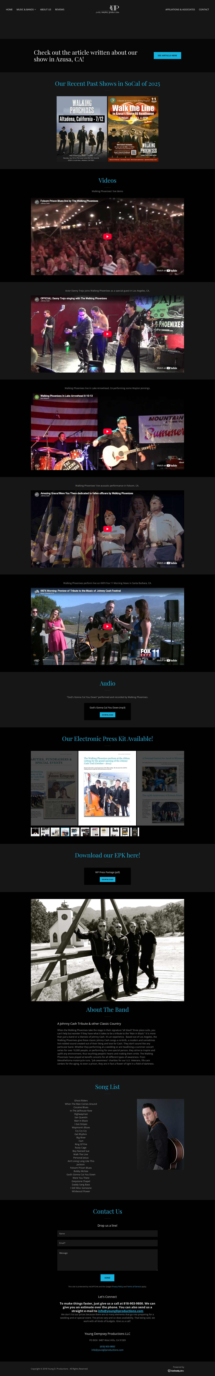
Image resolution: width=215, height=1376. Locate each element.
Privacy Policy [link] (117, 1286)
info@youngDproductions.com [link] (107, 1349)
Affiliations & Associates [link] (180, 9)
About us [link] (45, 9)
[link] (107, 9)
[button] (26, 9)
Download (107, 715)
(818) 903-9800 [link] (107, 1346)
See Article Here (167, 55)
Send (107, 1277)
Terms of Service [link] (134, 1286)
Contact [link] (204, 9)
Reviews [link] (59, 9)
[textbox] (107, 1233)
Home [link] (9, 9)
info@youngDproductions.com (120, 1311)
